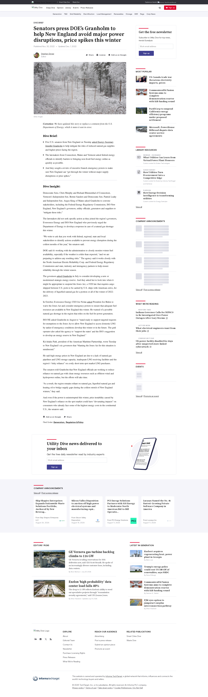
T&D (65, 14)
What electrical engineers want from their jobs (156, 329)
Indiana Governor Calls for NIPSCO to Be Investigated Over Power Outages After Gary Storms (154, 315)
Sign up (172, 8)
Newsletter (67, 649)
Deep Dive (50, 8)
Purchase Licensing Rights (74, 653)
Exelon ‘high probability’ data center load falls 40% (90, 584)
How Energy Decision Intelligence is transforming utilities (158, 195)
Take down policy (105, 688)
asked (89, 301)
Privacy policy (78, 688)
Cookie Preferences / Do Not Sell (128, 688)
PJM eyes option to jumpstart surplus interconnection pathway (157, 603)
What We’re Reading (71, 661)
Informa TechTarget (114, 676)
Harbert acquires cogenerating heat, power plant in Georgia (158, 554)
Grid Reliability (75, 14)
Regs (142, 14)
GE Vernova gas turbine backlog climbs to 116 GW (91, 554)
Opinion (60, 8)
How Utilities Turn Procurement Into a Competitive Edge (154, 175)
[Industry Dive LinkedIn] (35, 639)
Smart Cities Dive (64, 2)
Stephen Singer (47, 54)
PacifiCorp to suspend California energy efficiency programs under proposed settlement (161, 114)
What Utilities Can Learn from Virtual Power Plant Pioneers (159, 159)
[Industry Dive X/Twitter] (45, 639)
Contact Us (67, 644)
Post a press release (152, 289)
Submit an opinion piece (105, 644)
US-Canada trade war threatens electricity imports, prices (160, 80)
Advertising (99, 636)
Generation (57, 14)
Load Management (104, 14)
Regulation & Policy (74, 422)
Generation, (59, 422)
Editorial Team (69, 640)
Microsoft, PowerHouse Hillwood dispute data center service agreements (162, 131)
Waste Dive (76, 2)
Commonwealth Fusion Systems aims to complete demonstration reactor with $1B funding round (162, 96)
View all (139, 207)
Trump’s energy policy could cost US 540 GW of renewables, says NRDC (156, 569)
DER (136, 14)
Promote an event (151, 396)
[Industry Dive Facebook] (40, 639)
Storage (129, 14)
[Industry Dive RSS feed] (50, 639)
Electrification (89, 14)
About (65, 636)
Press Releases (87, 8)
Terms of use (90, 688)
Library (68, 8)
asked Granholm (64, 276)
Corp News (151, 14)
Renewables (118, 14)
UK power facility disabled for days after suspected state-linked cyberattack (154, 344)
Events (76, 8)
